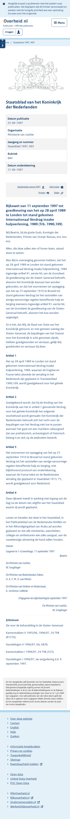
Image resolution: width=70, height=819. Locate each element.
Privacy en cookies (21, 751)
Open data (16, 774)
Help (13, 732)
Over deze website (21, 719)
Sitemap (15, 759)
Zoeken (14, 736)
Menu (61, 23)
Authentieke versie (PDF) (29, 187)
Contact (15, 723)
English (14, 727)
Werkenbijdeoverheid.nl (24, 806)
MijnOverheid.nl (20, 793)
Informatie (54, 186)
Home (6, 42)
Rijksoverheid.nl (19, 797)
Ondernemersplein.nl (23, 802)
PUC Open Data (19, 783)
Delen (56, 192)
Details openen (2, 40)
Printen (41, 192)
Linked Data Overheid (23, 778)
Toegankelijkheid (20, 755)
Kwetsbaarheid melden (24, 764)
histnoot (9, 545)
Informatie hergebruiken (25, 746)
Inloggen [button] (9, 32)
